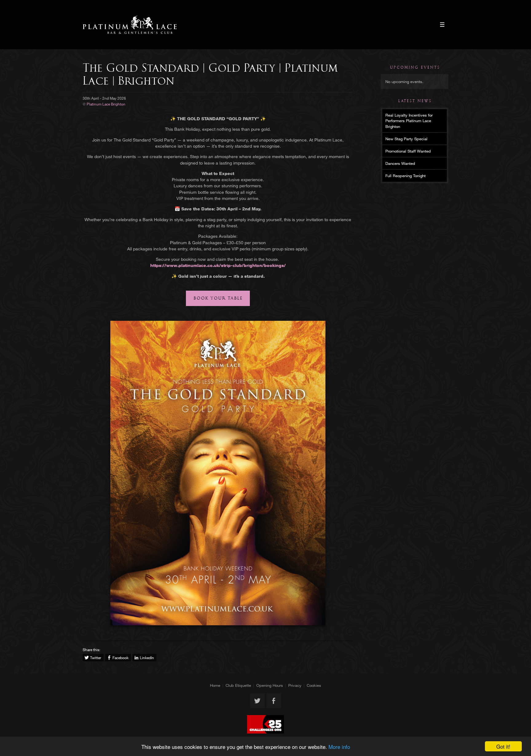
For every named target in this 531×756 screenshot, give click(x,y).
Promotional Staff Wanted (408, 151)
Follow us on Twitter (257, 700)
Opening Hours (269, 685)
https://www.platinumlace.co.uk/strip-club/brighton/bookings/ (218, 265)
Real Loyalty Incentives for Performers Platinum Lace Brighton (409, 121)
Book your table (218, 298)
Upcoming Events (415, 67)
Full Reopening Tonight (405, 175)
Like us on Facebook (273, 700)
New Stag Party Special (406, 138)
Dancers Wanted (400, 163)
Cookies (314, 685)
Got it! (503, 746)
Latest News (415, 101)
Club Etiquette (238, 685)
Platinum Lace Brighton (130, 24)
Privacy (294, 685)
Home (215, 685)
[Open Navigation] (442, 24)
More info (339, 746)
